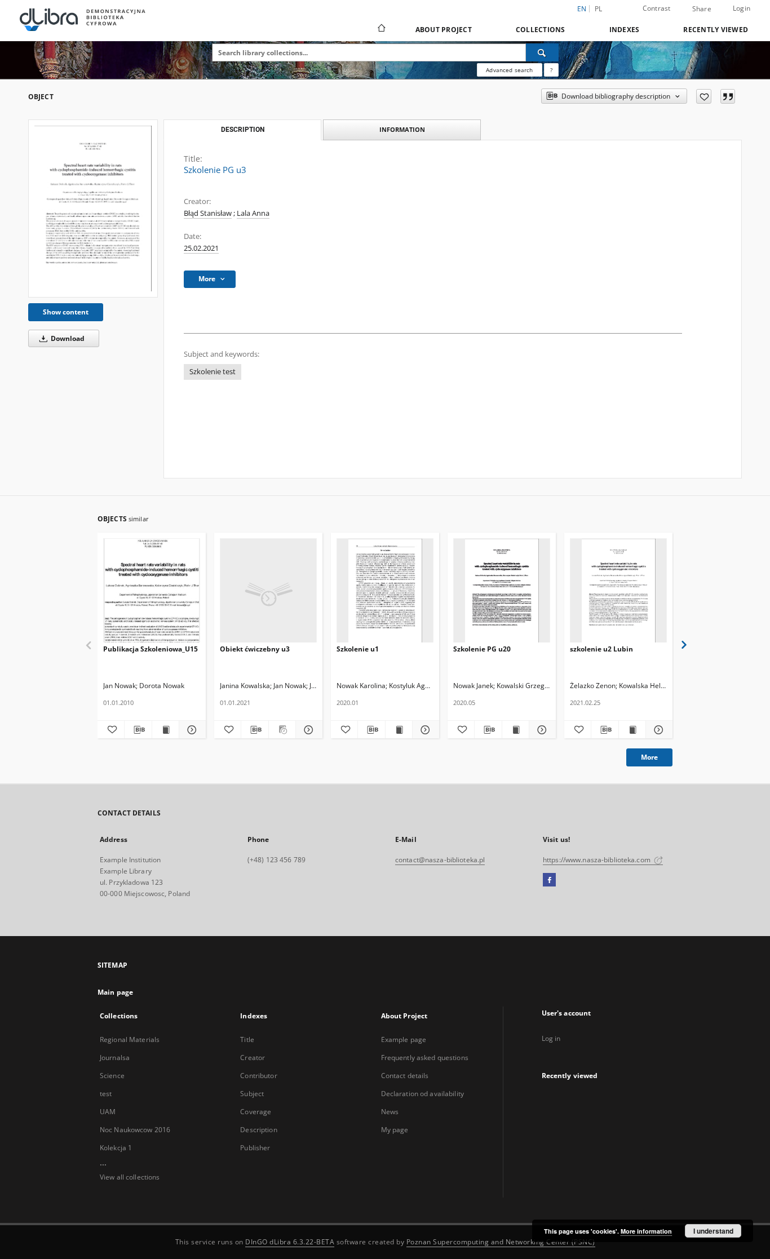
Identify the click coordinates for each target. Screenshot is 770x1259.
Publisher (255, 1147)
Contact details (405, 1075)
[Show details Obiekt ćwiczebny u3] (307, 729)
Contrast (657, 8)
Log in (551, 1038)
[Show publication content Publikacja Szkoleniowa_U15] (165, 729)
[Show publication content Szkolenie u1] (399, 729)
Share (701, 9)
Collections (540, 29)
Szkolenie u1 (358, 649)
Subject (252, 1093)
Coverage (255, 1111)
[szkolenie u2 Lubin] (618, 591)
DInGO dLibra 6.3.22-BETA (289, 1242)
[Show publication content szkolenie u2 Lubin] (632, 729)
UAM (108, 1111)
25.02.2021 (201, 248)
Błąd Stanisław (208, 213)
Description (258, 1129)
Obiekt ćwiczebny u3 (255, 649)
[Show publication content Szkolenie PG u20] (515, 729)
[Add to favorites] (703, 96)
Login (741, 8)
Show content (65, 312)
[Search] (542, 52)
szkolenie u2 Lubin (601, 649)
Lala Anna (253, 213)
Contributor (258, 1075)
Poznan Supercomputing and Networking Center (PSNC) (500, 1242)
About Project (443, 29)
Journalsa (115, 1057)
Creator (252, 1057)
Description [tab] (242, 130)
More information (646, 1231)
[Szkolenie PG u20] (502, 591)
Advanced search (509, 70)
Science (112, 1075)
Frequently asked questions (424, 1057)
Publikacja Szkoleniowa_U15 (150, 649)
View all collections (130, 1177)
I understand (713, 1231)
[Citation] (727, 96)
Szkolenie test (212, 371)
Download (67, 338)
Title (247, 1039)
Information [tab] (402, 129)
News (390, 1111)
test (106, 1093)
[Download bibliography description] (138, 729)
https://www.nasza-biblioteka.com (597, 860)
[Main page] (380, 29)
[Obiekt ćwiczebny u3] (268, 591)
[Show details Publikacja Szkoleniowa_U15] (191, 729)
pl (599, 8)
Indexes (624, 29)
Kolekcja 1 (116, 1147)
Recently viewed (715, 29)
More (649, 757)
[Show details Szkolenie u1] (424, 729)
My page (395, 1129)
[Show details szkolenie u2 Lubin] (657, 729)
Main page (115, 992)
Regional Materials (130, 1039)
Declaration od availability (422, 1093)
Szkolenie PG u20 (482, 649)
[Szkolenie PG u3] (93, 208)
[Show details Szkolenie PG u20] (541, 729)
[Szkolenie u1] (385, 591)
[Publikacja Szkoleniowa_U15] (152, 591)
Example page (403, 1039)
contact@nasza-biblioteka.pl (440, 860)
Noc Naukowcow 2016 (135, 1129)
